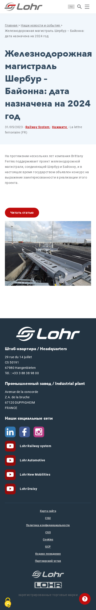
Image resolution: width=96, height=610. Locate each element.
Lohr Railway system (35, 446)
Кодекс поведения (48, 553)
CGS (48, 532)
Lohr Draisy (28, 489)
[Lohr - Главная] (23, 6)
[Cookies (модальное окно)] (8, 602)
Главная (12, 25)
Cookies (48, 539)
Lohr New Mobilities (34, 474)
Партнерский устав (48, 561)
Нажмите (60, 127)
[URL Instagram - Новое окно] (38, 431)
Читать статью (22, 212)
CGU (48, 518)
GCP (48, 546)
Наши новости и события (41, 25)
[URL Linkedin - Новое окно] (10, 431)
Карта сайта (48, 511)
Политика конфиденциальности (48, 525)
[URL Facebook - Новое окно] (24, 431)
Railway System (37, 127)
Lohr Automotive (32, 460)
